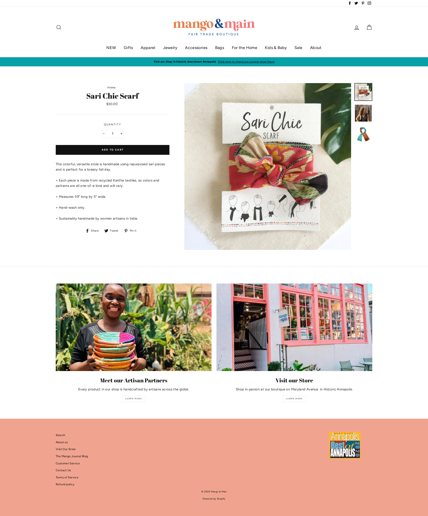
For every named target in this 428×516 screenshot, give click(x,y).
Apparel (148, 47)
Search (60, 435)
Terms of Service (67, 477)
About (316, 47)
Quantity (112, 124)
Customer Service (68, 463)
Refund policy (65, 484)
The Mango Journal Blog (72, 456)
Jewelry (170, 47)
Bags (219, 47)
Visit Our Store (66, 449)
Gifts (128, 47)
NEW (111, 47)
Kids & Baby (276, 47)
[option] (214, 61)
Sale (298, 47)
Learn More (133, 398)
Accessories (196, 47)
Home (111, 87)
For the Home (244, 47)
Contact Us (63, 470)
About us (62, 442)
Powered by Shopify (214, 498)
